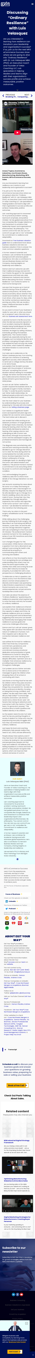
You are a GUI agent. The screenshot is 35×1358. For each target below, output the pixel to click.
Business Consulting (17, 1300)
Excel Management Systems (15, 1032)
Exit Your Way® (9, 983)
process (12, 962)
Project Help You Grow (12, 1034)
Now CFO (26, 1030)
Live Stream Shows (19, 173)
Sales (4, 179)
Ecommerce (20, 171)
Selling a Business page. (20, 407)
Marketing (20, 175)
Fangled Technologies (13, 1025)
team (23, 962)
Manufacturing (8, 175)
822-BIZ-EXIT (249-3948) (19, 970)
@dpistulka (14, 993)
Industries (6, 173)
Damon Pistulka (17, 1004)
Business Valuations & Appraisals (17, 1305)
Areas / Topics (8, 171)
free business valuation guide (16, 241)
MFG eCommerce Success (19, 177)
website (10, 964)
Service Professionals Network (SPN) (16, 1023)
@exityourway (24, 993)
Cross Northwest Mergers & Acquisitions (16, 984)
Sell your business (17, 1309)
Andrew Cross (16, 977)
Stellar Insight (17, 1030)
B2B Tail (18, 1026)
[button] (32, 4)
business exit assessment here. (20, 316)
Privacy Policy (17, 1319)
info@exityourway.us (22, 972)
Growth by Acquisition (17, 1314)
